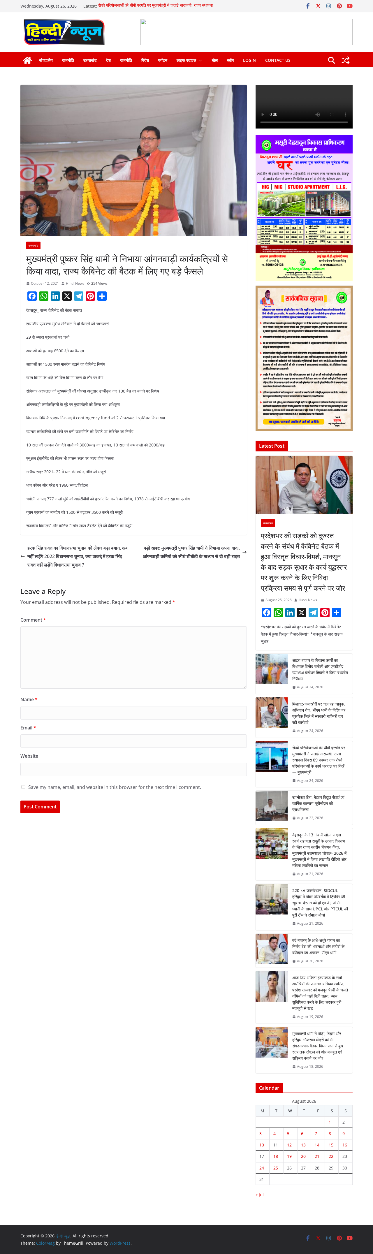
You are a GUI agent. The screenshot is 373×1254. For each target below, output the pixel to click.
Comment (33, 620)
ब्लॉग (230, 60)
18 (275, 1156)
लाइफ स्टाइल (186, 60)
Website (29, 756)
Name (29, 699)
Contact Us (278, 60)
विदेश (145, 60)
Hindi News (75, 283)
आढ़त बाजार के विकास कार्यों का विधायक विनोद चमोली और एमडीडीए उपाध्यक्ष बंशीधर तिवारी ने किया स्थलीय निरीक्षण (320, 669)
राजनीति (68, 60)
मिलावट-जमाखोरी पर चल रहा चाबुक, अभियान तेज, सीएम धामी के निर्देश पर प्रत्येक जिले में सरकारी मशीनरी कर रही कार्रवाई (318, 713)
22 (331, 1156)
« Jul (260, 1194)
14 (317, 1145)
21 (317, 1156)
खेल (215, 60)
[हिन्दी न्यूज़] (27, 60)
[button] (199, 60)
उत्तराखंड (90, 60)
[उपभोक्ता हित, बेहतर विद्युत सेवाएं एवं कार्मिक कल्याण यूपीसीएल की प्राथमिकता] (272, 808)
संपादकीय (46, 60)
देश (108, 60)
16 (344, 1145)
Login (249, 60)
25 (275, 1168)
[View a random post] (346, 60)
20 (303, 1156)
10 (261, 1145)
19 (289, 1156)
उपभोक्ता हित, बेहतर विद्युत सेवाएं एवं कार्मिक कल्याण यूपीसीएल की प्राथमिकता (318, 803)
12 (289, 1145)
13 (303, 1145)
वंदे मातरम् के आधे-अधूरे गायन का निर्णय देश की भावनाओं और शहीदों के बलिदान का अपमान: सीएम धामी (318, 946)
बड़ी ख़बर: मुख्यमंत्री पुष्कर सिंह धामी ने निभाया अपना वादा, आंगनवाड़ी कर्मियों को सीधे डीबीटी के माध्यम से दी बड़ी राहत (191, 552)
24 (261, 1168)
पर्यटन (162, 60)
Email (28, 727)
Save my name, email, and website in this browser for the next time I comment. (114, 787)
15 (331, 1145)
